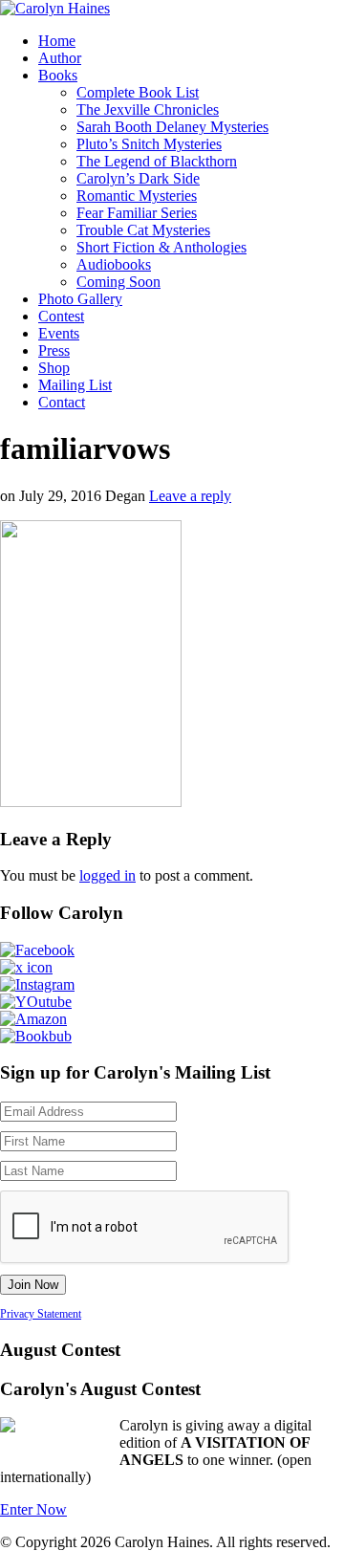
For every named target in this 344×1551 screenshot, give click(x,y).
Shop (54, 368)
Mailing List (75, 385)
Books (57, 75)
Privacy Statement (40, 1314)
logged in (107, 875)
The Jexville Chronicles (147, 109)
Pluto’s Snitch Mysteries (149, 144)
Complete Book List (137, 92)
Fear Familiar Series (136, 213)
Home (56, 41)
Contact (61, 402)
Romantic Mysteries (136, 195)
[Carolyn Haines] (55, 8)
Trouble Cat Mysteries (143, 230)
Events (58, 333)
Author (59, 58)
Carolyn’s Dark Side (138, 178)
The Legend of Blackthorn (156, 161)
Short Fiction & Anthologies (161, 247)
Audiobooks (113, 264)
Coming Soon (118, 281)
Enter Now (33, 1509)
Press (54, 350)
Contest (61, 316)
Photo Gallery (80, 299)
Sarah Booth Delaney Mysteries (172, 127)
